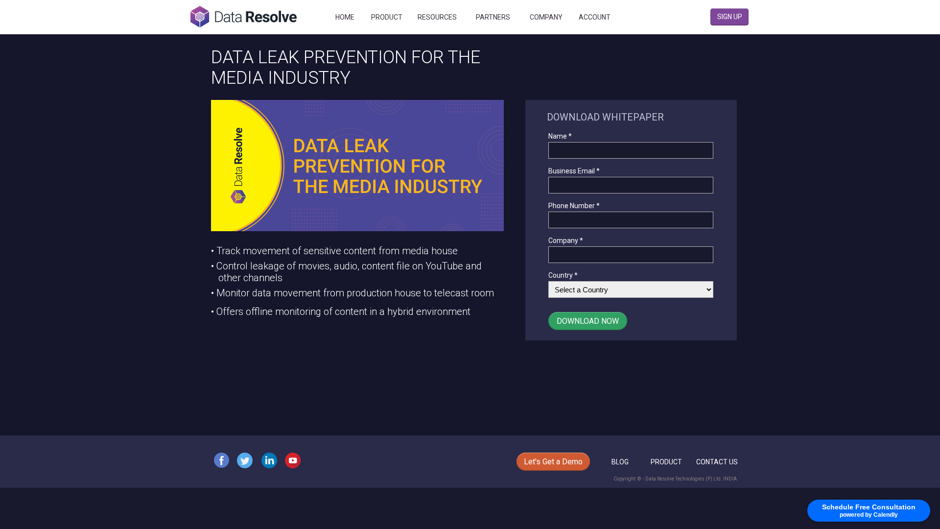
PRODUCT (666, 462)
